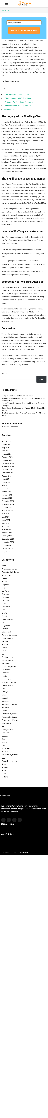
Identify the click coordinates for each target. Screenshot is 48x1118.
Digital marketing (8, 619)
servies (4, 742)
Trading (5, 767)
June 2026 (6, 444)
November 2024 (8, 504)
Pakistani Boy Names (9, 714)
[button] (24, 830)
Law (3, 689)
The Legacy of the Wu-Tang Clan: (17, 94)
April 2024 (5, 526)
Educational (6, 632)
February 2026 (7, 457)
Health (4, 676)
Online (4, 711)
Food (4, 651)
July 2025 (5, 479)
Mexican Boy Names (9, 704)
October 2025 (7, 470)
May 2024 (5, 523)
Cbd (3, 610)
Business (5, 594)
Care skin (5, 600)
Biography (5, 585)
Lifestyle (5, 692)
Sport (4, 758)
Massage (5, 701)
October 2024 (7, 507)
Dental (4, 616)
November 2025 (8, 466)
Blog (3, 588)
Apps (4, 566)
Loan (4, 695)
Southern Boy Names (10, 755)
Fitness (4, 648)
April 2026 (5, 451)
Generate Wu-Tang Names (24, 30)
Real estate (6, 733)
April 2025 (5, 488)
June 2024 (6, 520)
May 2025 (5, 485)
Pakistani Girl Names (9, 717)
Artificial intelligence (9, 569)
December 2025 (8, 463)
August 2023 (6, 551)
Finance (5, 644)
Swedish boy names (9, 761)
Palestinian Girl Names (10, 720)
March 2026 (6, 454)
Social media (6, 748)
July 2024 (5, 517)
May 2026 (5, 448)
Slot (3, 745)
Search (4, 373)
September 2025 (8, 473)
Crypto (4, 613)
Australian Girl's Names (10, 572)
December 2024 (8, 501)
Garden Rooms (7, 660)
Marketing (5, 698)
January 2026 (7, 460)
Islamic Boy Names (9, 682)
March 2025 (6, 492)
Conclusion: (9, 109)
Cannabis (5, 597)
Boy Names (6, 591)
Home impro (6, 679)
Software (5, 752)
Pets (3, 726)
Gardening (6, 663)
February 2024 (7, 533)
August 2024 (6, 514)
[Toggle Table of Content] (3, 88)
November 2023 (8, 542)
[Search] (42, 3)
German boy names (9, 667)
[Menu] (6, 4)
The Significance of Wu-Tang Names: (19, 98)
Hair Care (5, 673)
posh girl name (7, 729)
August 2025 (6, 476)
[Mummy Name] (24, 4)
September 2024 (8, 511)
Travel (4, 770)
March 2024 (6, 529)
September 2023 (8, 548)
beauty (4, 578)
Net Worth (5, 707)
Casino (4, 604)
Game (4, 654)
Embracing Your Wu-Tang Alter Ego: (18, 106)
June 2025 (6, 482)
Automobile (6, 575)
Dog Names (6, 626)
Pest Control (6, 723)
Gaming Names (7, 657)
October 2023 (7, 545)
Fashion (5, 641)
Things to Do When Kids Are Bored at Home (17, 396)
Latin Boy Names (8, 685)
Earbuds (5, 629)
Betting (4, 581)
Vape (4, 774)
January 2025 (7, 498)
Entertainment (7, 638)
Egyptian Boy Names (9, 635)
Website (5, 777)
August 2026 (6, 441)
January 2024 (7, 536)
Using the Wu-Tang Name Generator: (19, 102)
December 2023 (8, 539)
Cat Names (6, 607)
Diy (3, 622)
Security (5, 736)
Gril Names (6, 670)
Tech (4, 764)
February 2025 (7, 495)
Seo (3, 739)
